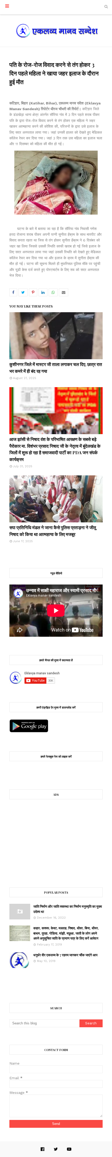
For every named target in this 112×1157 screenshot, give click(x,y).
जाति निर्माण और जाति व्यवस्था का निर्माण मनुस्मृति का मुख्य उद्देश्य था (67, 909)
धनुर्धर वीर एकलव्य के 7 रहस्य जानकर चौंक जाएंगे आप (65, 955)
